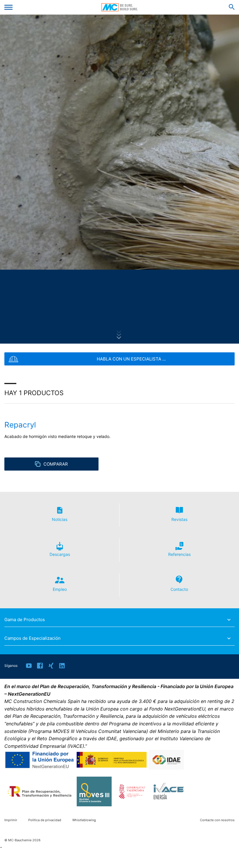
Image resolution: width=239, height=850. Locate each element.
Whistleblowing (84, 820)
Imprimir (10, 820)
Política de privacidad (44, 820)
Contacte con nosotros (217, 820)
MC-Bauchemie (119, 7)
